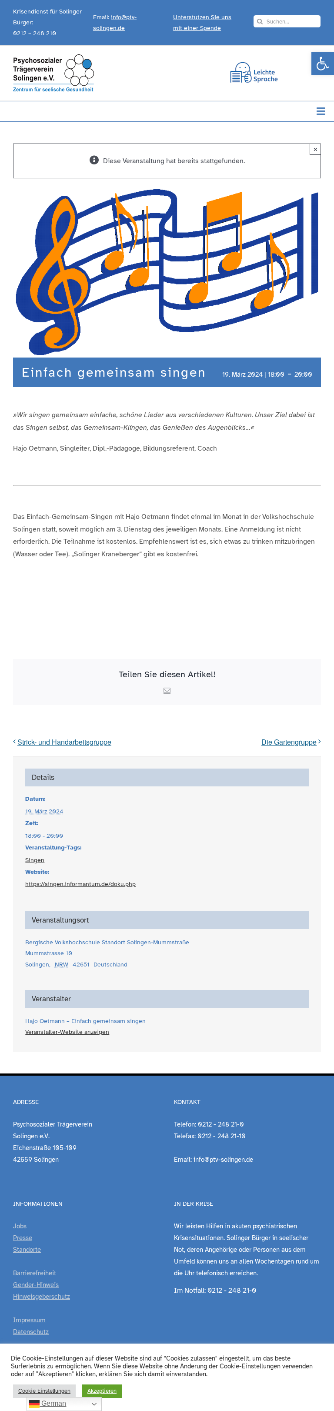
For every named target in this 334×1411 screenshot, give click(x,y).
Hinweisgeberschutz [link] (41, 1297)
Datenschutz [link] (31, 1332)
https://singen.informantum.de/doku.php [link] (80, 884)
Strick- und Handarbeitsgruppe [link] (64, 742)
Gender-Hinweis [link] (36, 1285)
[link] (322, 63)
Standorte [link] (27, 1250)
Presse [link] (22, 1238)
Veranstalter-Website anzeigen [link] (67, 1032)
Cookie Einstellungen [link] (44, 1391)
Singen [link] (34, 860)
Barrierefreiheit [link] (34, 1273)
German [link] (53, 1403)
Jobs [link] (20, 1226)
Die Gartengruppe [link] (289, 742)
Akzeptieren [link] (102, 1391)
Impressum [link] (29, 1320)
